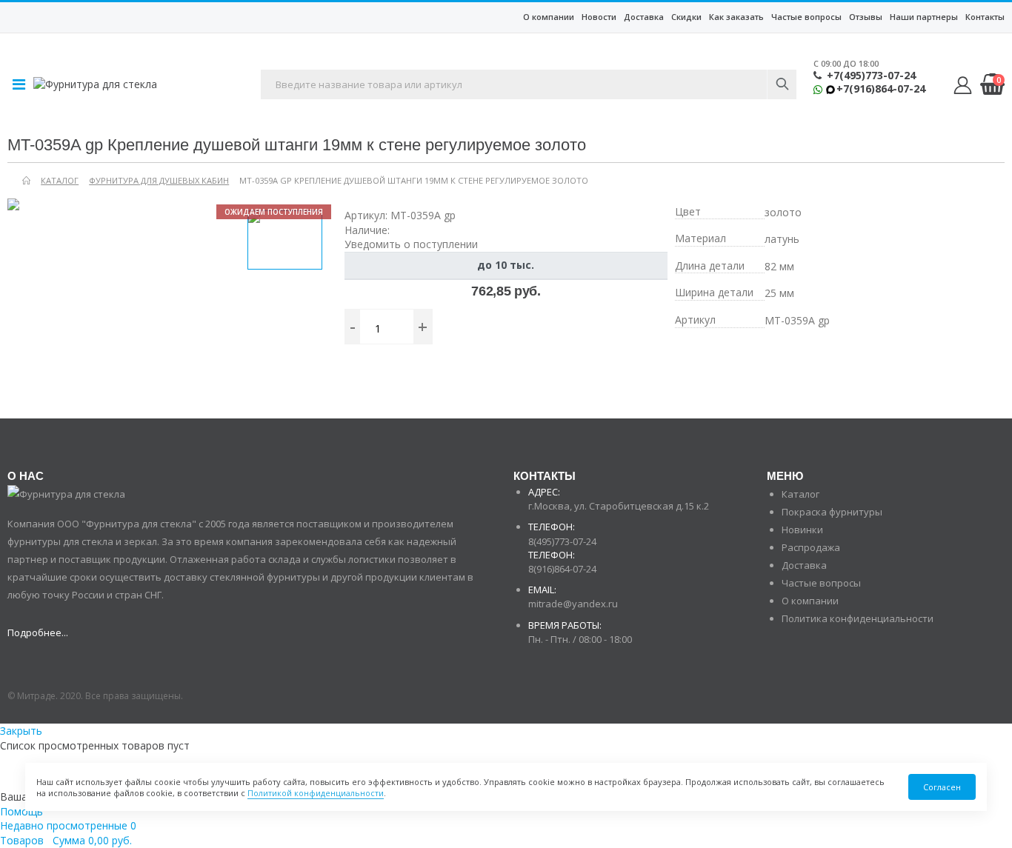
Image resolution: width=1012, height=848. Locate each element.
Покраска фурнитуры (832, 511)
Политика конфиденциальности (857, 618)
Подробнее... (37, 632)
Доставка (644, 16)
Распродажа (811, 547)
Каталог (800, 494)
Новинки (802, 529)
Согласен (942, 786)
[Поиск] (781, 84)
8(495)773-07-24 (562, 541)
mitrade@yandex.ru (573, 603)
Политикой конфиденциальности (315, 792)
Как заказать (736, 16)
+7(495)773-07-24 (871, 75)
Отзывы (865, 16)
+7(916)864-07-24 (880, 89)
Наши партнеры (924, 16)
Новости (599, 16)
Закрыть (21, 731)
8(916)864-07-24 (562, 568)
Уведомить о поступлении (411, 244)
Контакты (985, 16)
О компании (548, 16)
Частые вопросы (806, 16)
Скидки (686, 16)
